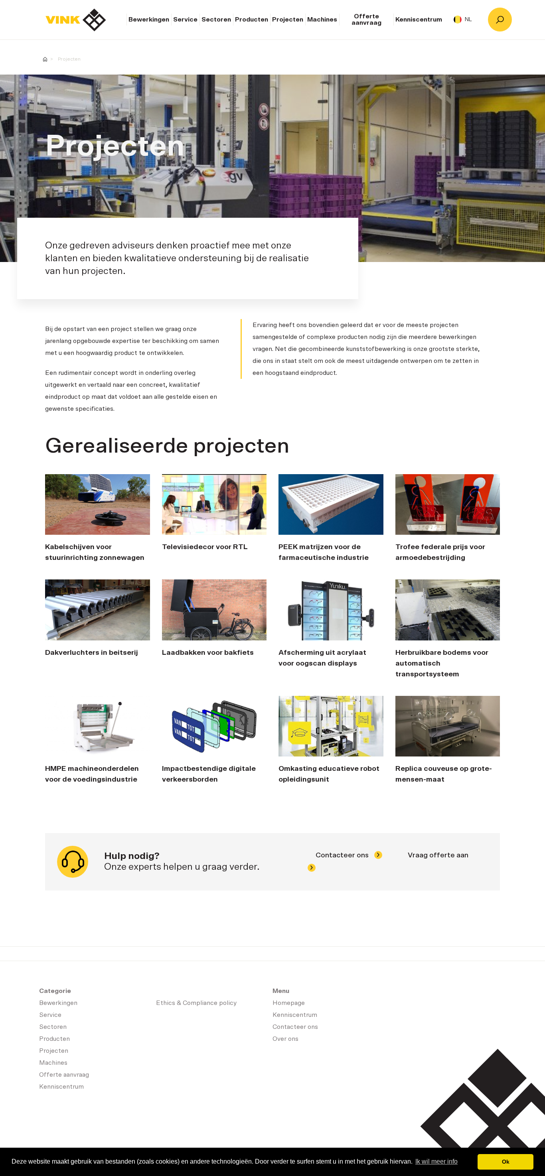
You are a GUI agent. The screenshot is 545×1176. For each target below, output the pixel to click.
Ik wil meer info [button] (436, 1161)
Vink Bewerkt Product (45, 59)
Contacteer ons (343, 855)
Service (185, 19)
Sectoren (216, 19)
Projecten (287, 19)
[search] (500, 20)
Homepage (76, 20)
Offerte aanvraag (366, 19)
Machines (322, 19)
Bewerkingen (148, 19)
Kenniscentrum (418, 19)
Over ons (285, 1039)
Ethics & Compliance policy (196, 1003)
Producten (251, 19)
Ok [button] (505, 1161)
